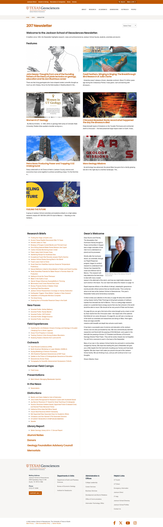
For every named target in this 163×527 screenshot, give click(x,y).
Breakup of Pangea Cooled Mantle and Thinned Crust (49, 245)
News (69, 2)
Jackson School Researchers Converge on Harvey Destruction (52, 291)
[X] (120, 522)
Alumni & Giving (43, 2)
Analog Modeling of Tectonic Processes (44, 351)
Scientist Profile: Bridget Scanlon (42, 316)
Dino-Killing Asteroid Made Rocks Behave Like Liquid (49, 247)
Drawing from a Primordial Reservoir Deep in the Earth (49, 300)
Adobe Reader (56, 523)
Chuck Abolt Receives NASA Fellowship (44, 412)
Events (74, 2)
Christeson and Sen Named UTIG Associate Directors (49, 416)
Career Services (91, 487)
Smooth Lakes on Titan (38, 242)
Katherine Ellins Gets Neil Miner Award (44, 409)
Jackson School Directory (122, 500)
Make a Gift (131, 2)
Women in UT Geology (37, 120)
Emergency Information (121, 488)
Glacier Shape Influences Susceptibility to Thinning (48, 281)
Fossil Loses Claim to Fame (40, 262)
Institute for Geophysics (64, 490)
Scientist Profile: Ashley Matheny (42, 309)
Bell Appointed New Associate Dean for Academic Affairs (50, 414)
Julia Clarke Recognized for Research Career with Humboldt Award (53, 399)
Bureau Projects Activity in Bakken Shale (44, 286)
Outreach (125, 9)
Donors (31, 440)
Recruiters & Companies (57, 2)
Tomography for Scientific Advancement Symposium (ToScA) (51, 361)
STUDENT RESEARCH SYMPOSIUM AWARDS (47, 419)
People (133, 9)
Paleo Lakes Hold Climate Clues (42, 252)
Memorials (33, 450)
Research (92, 9)
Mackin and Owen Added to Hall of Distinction (46, 397)
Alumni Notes (35, 435)
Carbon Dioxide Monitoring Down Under (44, 250)
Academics (103, 9)
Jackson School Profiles (121, 505)
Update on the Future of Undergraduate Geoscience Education (51, 356)
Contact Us (117, 509)
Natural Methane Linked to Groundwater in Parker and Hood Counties (54, 269)
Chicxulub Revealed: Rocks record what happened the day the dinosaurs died (108, 121)
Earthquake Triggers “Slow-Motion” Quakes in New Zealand (51, 293)
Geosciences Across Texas (40, 359)
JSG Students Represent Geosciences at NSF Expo (48, 354)
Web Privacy (30, 523)
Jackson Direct (32, 2)
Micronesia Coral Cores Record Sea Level (45, 283)
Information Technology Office (95, 503)
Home (27, 17)
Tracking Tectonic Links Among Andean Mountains (48, 335)
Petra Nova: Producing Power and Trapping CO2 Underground (50, 164)
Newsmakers (35, 388)
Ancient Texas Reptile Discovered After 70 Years (47, 240)
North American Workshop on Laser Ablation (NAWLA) (49, 349)
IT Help (116, 496)
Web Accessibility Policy (43, 523)
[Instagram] (135, 522)
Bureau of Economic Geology (66, 486)
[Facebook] (114, 522)
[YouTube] (128, 522)
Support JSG (34, 493)
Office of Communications (94, 499)
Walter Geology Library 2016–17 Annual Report (46, 430)
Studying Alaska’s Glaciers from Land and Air (46, 338)
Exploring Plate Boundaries (40, 288)
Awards (33, 421)
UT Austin (117, 480)
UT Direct (117, 484)
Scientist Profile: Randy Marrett (41, 312)
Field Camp (34, 370)
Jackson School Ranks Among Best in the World (47, 259)
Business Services (91, 491)
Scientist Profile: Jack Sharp (40, 319)
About (84, 9)
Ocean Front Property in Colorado (42, 333)
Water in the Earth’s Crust (39, 279)
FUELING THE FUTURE (36, 209)
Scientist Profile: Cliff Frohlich (40, 314)
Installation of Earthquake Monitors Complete (46, 295)
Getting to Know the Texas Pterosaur (43, 276)
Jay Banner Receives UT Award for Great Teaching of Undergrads (53, 402)
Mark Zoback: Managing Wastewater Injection (46, 379)
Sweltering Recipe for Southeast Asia (43, 254)
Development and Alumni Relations (96, 495)
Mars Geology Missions (94, 163)
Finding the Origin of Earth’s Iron (41, 238)
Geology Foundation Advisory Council (50, 445)
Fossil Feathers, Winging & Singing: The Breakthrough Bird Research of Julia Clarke (109, 75)
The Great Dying (36, 298)
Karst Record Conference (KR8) (41, 347)
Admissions (114, 9)
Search (122, 2)
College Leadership (91, 482)
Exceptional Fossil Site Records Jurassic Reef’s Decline (49, 257)
